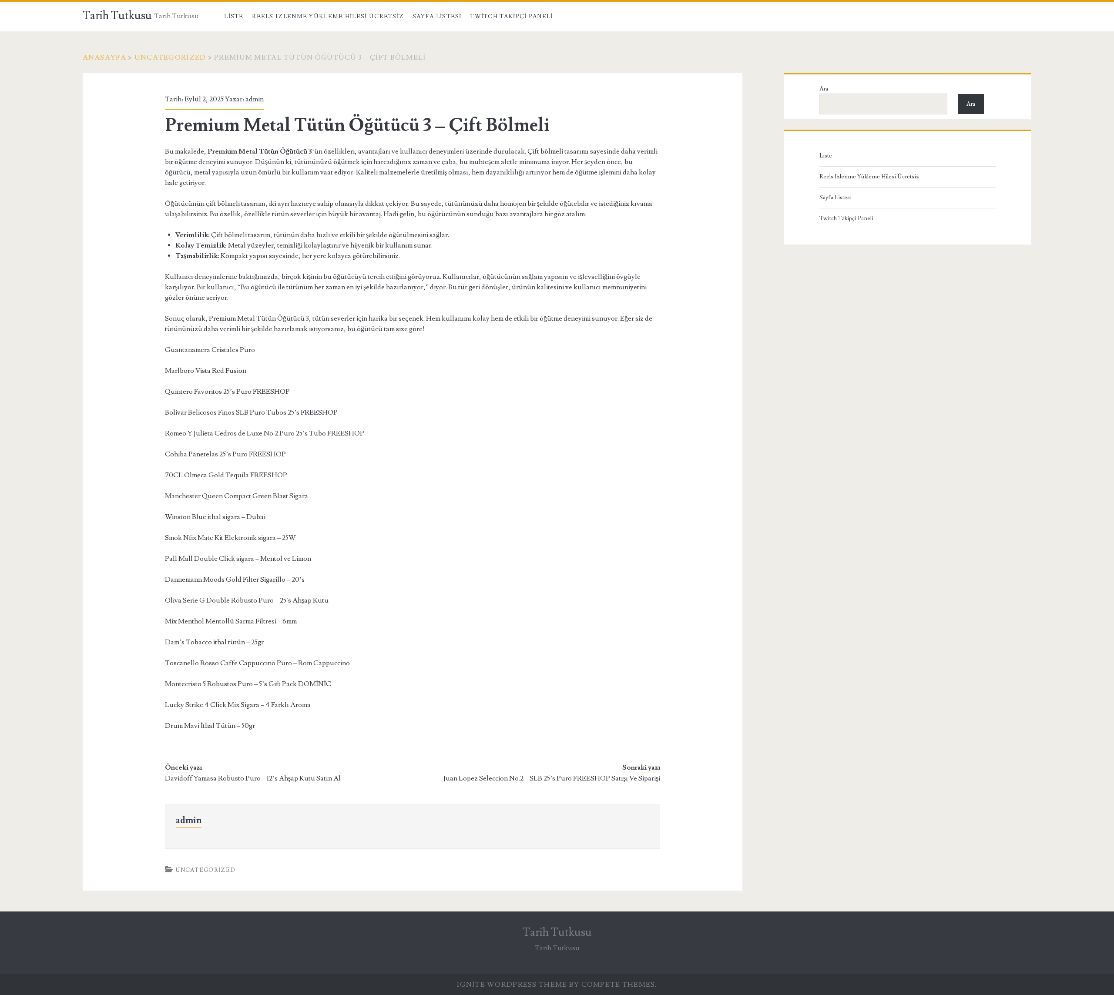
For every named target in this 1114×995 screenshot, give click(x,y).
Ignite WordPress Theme (512, 984)
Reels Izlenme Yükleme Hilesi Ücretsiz (328, 16)
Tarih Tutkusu (117, 15)
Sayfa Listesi (437, 16)
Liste (234, 16)
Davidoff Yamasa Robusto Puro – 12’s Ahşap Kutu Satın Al (253, 778)
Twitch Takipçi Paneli (511, 16)
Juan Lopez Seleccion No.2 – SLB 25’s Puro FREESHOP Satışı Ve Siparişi (551, 778)
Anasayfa (104, 57)
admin (254, 99)
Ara (823, 88)
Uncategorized (170, 57)
